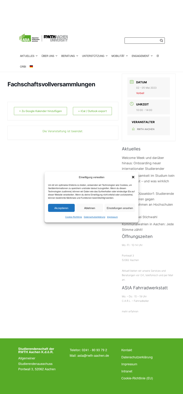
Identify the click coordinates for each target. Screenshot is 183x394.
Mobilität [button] (118, 56)
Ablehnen (89, 208)
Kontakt (126, 349)
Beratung (68, 56)
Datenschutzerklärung (94, 216)
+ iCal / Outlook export (92, 111)
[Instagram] (158, 55)
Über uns (47, 56)
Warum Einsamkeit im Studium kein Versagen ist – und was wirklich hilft (148, 181)
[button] (133, 177)
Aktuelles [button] (27, 56)
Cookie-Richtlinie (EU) (137, 378)
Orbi (23, 66)
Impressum (112, 216)
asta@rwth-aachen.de (93, 355)
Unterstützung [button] (93, 56)
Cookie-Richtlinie (73, 216)
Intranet (126, 371)
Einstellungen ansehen (120, 208)
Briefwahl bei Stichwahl (139, 217)
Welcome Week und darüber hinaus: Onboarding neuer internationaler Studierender (143, 163)
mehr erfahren (130, 311)
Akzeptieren (61, 208)
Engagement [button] (140, 56)
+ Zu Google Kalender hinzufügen (40, 111)
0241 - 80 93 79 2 (94, 349)
